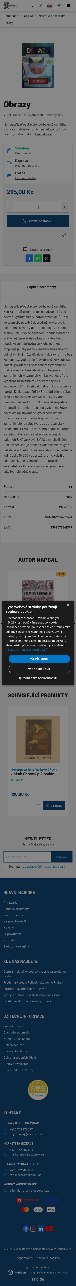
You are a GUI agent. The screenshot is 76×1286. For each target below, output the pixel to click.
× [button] (67, 605)
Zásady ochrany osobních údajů (26, 650)
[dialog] (38, 643)
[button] (38, 678)
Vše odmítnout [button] (39, 669)
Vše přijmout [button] (39, 659)
